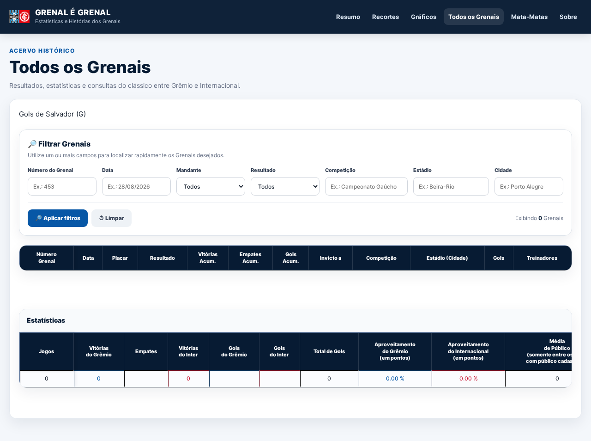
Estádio (422, 170)
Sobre (568, 16)
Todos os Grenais (473, 16)
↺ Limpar (111, 217)
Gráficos (423, 16)
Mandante (188, 170)
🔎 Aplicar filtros (57, 217)
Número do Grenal (50, 170)
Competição (340, 170)
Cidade (503, 170)
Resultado (263, 170)
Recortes (385, 16)
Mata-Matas (529, 16)
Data (107, 170)
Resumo (348, 16)
